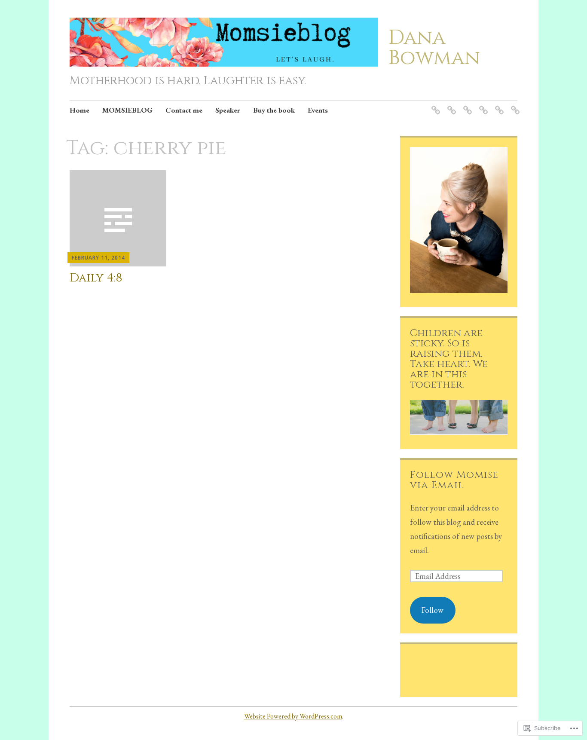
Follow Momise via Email (454, 480)
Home (79, 110)
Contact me (183, 110)
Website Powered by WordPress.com (293, 716)
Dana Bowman (434, 47)
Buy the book (274, 110)
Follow (432, 610)
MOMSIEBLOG (127, 110)
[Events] (513, 105)
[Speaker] (482, 105)
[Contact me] (466, 105)
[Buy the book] (497, 105)
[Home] (434, 105)
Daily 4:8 (96, 278)
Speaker (227, 110)
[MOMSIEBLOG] (450, 105)
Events (318, 110)
